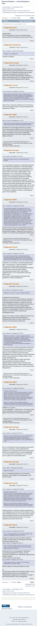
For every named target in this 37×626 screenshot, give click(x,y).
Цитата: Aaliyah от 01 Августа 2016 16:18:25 (13, 51)
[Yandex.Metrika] (7, 609)
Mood (15, 28)
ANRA (15, 115)
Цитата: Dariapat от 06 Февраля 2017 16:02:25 (13, 91)
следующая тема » (30, 15)
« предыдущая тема (20, 15)
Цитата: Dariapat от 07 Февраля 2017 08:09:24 (13, 388)
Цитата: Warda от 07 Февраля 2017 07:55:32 (13, 290)
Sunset (15, 85)
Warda (15, 247)
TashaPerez (17, 45)
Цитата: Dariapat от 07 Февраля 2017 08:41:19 (13, 531)
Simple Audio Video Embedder (19, 619)
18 (12, 18)
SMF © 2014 (18, 617)
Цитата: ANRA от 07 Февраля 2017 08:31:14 (13, 433)
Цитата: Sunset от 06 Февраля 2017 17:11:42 (13, 120)
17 (10, 18)
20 (16, 18)
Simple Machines (25, 617)
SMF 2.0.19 (12, 617)
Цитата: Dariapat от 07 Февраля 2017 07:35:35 (13, 205)
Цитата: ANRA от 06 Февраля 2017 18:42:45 (13, 156)
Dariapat (16, 63)
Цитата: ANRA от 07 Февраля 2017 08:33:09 (13, 467)
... (9, 18)
